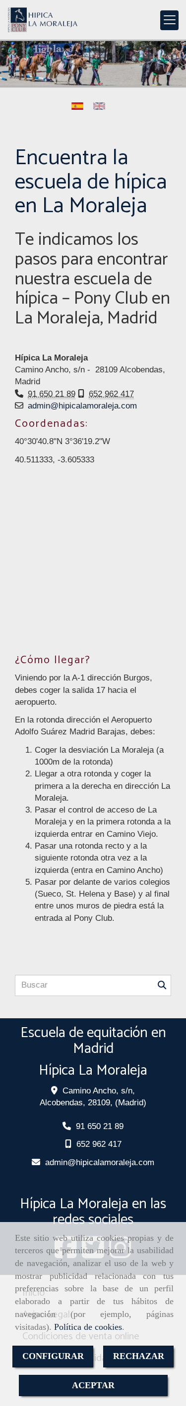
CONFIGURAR (53, 1356)
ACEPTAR (93, 1385)
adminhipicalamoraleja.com (82, 405)
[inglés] (101, 106)
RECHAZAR (138, 1356)
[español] (79, 106)
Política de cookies (88, 1327)
